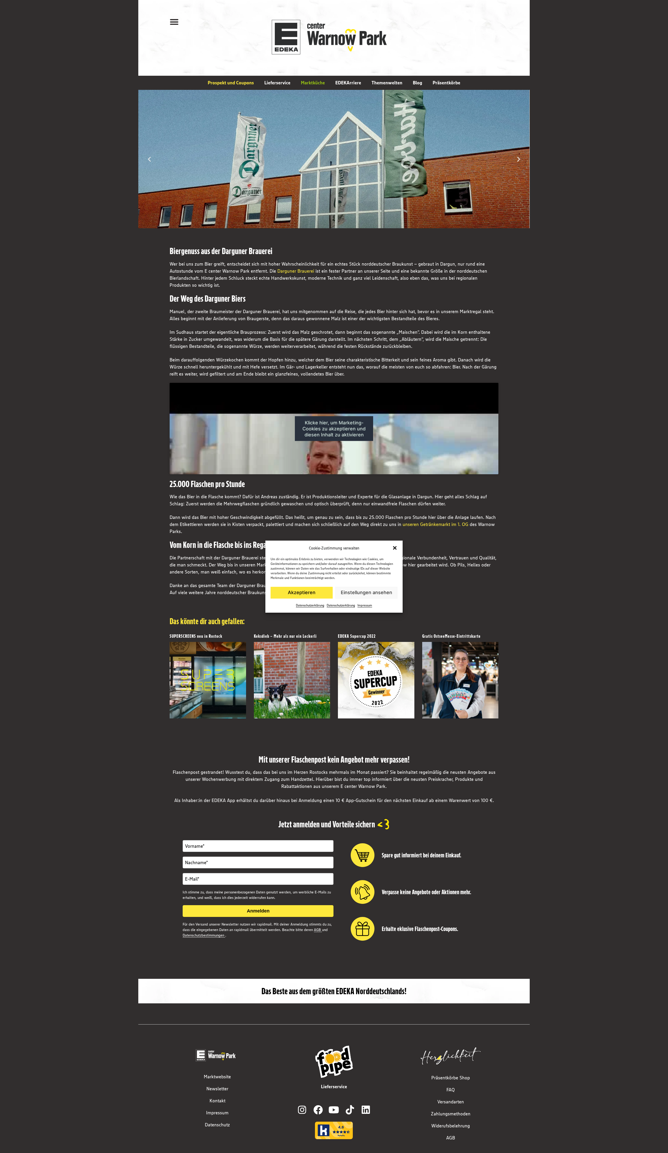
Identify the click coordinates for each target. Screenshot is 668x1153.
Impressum (364, 605)
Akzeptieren (301, 592)
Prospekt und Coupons (231, 83)
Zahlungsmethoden (450, 1114)
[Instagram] (302, 1109)
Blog (417, 83)
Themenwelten (387, 83)
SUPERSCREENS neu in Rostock (196, 636)
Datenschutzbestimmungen (204, 935)
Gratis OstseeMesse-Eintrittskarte (451, 636)
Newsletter (217, 1089)
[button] (394, 548)
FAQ (450, 1090)
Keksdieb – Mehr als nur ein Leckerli (285, 636)
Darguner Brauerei (295, 271)
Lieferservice (277, 83)
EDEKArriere (348, 83)
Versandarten (450, 1102)
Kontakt (217, 1101)
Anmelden (258, 911)
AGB (318, 929)
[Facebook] (318, 1109)
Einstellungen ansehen (366, 592)
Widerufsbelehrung (450, 1126)
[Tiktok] (349, 1109)
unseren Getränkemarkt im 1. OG (435, 524)
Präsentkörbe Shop (450, 1078)
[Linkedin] (365, 1109)
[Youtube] (334, 1109)
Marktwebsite (217, 1077)
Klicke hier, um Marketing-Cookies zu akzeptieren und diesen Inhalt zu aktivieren (334, 428)
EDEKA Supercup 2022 (357, 636)
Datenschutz (217, 1125)
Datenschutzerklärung (310, 605)
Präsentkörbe (446, 83)
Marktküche (313, 83)
